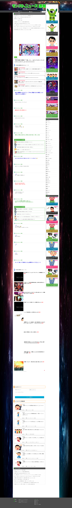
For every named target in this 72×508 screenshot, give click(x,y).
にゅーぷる (36, 502)
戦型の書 (31, 434)
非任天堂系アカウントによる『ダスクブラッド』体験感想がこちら (23, 15)
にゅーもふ (36, 501)
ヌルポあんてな (37, 500)
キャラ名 (32, 458)
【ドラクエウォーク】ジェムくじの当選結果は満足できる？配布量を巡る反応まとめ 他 (26, 482)
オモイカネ (28, 458)
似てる (31, 442)
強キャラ (32, 466)
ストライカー (29, 466)
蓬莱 (33, 434)
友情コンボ (35, 450)
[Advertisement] (29, 37)
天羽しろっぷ (34, 442)
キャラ (24, 426)
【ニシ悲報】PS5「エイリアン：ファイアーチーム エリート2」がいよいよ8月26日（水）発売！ (27, 474)
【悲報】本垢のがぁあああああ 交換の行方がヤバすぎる (22, 23)
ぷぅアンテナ (36, 503)
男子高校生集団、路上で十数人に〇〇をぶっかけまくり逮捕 (22, 29)
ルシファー (33, 426)
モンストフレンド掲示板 (38, 504)
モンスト (28, 434)
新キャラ (37, 442)
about (15, 499)
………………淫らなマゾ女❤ (18, 20)
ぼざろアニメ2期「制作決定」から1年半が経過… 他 (21, 479)
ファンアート (29, 426)
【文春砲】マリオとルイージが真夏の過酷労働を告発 (21, 21)
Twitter (16, 501)
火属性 (37, 458)
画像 (35, 426)
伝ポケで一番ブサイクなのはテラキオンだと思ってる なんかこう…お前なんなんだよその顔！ (27, 26)
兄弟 (33, 450)
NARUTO (28, 450)
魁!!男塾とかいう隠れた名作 (18, 18)
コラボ (31, 450)
